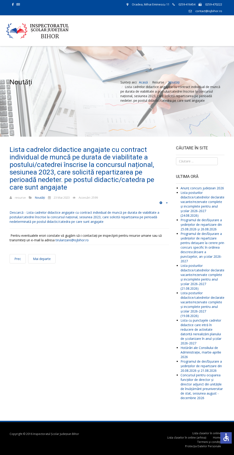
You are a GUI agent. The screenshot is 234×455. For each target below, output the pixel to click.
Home (217, 437)
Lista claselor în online (206, 433)
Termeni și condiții (209, 442)
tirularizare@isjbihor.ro (72, 240)
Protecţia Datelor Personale (203, 446)
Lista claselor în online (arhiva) (186, 437)
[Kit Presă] (20, 4)
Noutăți (174, 82)
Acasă (143, 82)
